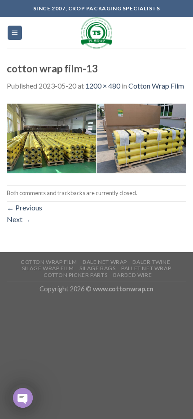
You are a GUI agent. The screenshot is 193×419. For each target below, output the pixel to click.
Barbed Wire (132, 275)
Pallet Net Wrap (146, 268)
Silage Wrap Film (48, 268)
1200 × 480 (102, 85)
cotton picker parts (76, 275)
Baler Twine (151, 262)
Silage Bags (97, 268)
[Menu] (15, 33)
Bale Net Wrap (105, 262)
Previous (24, 207)
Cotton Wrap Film (156, 85)
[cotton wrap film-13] (96, 137)
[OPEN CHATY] (23, 398)
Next (19, 219)
